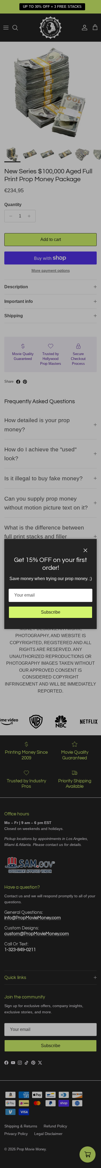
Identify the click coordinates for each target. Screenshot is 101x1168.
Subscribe (50, 612)
